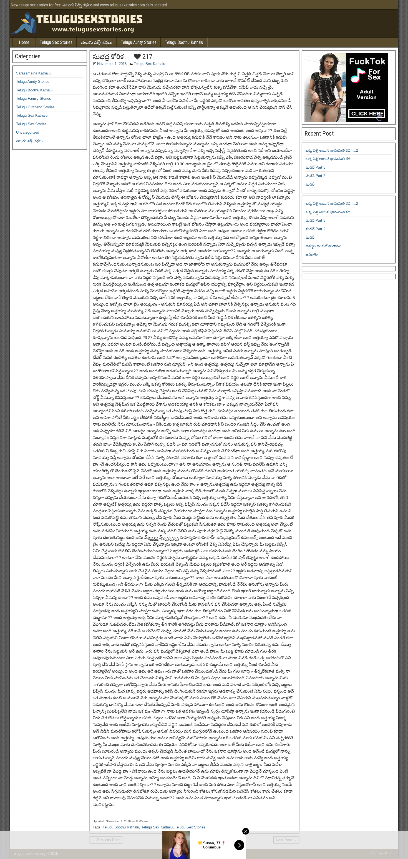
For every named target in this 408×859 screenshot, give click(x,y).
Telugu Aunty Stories (139, 42)
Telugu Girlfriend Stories (35, 107)
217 (146, 56)
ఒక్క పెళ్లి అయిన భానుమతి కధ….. (331, 159)
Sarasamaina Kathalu (33, 73)
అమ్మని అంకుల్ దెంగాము (323, 246)
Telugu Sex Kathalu (149, 64)
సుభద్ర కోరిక (108, 57)
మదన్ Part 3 (315, 167)
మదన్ (310, 184)
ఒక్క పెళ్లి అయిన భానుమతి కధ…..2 (332, 150)
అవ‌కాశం (312, 254)
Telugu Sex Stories (56, 42)
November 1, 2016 (112, 64)
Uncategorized (27, 132)
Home (24, 42)
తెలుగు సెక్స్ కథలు (96, 42)
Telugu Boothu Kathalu (184, 42)
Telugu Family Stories (33, 98)
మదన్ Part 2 (315, 176)
